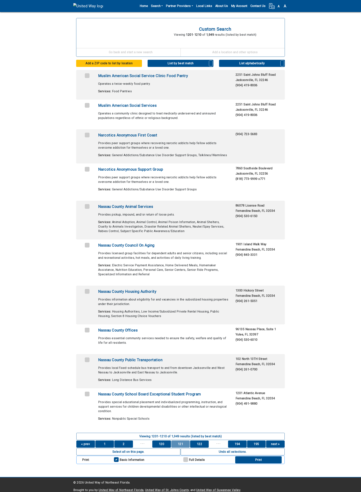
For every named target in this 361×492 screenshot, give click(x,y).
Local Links (204, 6)
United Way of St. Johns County (167, 490)
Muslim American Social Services (127, 105)
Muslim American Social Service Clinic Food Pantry (143, 75)
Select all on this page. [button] (128, 451)
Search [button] (156, 6)
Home (144, 6)
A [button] (282, 6)
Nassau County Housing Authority (127, 291)
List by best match (181, 63)
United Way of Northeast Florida (121, 490)
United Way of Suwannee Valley (218, 490)
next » (275, 444)
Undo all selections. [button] (232, 451)
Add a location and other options (235, 52)
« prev (85, 444)
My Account (239, 6)
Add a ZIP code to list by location (109, 63)
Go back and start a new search (130, 52)
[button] (271, 6)
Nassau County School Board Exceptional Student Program (149, 394)
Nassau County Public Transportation (130, 360)
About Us (221, 6)
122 (199, 444)
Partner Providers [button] (178, 6)
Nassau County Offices (118, 330)
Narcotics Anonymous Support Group (130, 169)
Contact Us (258, 6)
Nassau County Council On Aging (126, 245)
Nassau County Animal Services (125, 206)
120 (161, 444)
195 (256, 444)
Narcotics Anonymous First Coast (127, 135)
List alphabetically (252, 63)
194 (237, 444)
